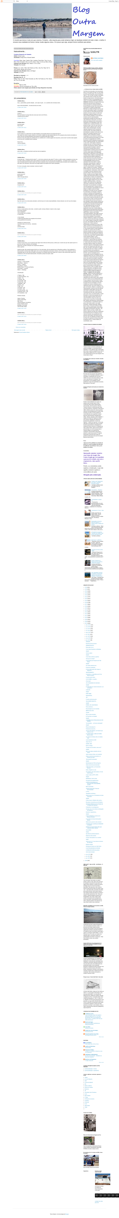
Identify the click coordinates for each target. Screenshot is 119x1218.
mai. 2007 (88, 638)
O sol (86, 1103)
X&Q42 (87, 651)
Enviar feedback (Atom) (24, 332)
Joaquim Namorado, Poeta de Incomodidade (92, 789)
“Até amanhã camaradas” (91, 759)
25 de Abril (88, 681)
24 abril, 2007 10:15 (21, 316)
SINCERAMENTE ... (90, 672)
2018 (86, 602)
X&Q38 (87, 685)
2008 (86, 621)
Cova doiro (87, 1026)
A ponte (87, 712)
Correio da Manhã (89, 1082)
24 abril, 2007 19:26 (21, 324)
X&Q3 (87, 839)
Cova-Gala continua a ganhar (92, 656)
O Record (87, 1102)
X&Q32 (87, 798)
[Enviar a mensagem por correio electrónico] (36, 91)
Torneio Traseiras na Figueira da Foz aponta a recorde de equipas (96, 561)
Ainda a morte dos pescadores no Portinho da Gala (93, 757)
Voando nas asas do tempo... (91, 1030)
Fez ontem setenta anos (91, 665)
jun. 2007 (88, 636)
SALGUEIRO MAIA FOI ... (91, 701)
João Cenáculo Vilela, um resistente (94, 754)
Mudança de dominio (89, 1028)
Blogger (67, 1214)
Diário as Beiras (88, 1085)
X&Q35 (87, 718)
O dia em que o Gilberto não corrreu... (94, 800)
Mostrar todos (101, 1036)
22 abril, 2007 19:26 (21, 153)
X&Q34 (87, 749)
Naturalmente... (89, 695)
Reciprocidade (88, 1047)
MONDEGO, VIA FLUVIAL (91, 778)
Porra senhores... (89, 706)
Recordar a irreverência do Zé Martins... (94, 802)
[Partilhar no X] (41, 92)
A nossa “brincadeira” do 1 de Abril (93, 837)
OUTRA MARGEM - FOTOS (91, 1068)
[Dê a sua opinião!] (40, 92)
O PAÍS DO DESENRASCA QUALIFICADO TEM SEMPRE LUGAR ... (93, 783)
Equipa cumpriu (89, 844)
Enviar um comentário (21, 327)
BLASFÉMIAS (88, 1042)
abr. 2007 (88, 640)
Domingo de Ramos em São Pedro (93, 846)
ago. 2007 (88, 632)
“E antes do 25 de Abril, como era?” (93, 747)
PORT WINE (88, 693)
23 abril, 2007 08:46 (21, 255)
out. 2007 (88, 628)
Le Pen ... (88, 791)
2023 (86, 593)
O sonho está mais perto (91, 699)
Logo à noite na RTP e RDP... (92, 774)
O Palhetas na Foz (89, 1013)
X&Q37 (87, 691)
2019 (86, 600)
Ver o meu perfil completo (96, 60)
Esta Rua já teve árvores (91, 643)
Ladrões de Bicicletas (90, 1046)
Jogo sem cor (89, 741)
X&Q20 (87, 725)
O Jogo (86, 1097)
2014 (86, 610)
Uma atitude (88, 830)
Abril (86, 1080)
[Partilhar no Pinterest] (44, 92)
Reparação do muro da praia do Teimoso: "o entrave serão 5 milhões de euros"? (97, 523)
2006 (86, 860)
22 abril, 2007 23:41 (21, 228)
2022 (86, 594)
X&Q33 (87, 761)
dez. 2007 (88, 625)
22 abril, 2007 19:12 (21, 118)
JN (85, 1090)
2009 (86, 619)
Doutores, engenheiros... (91, 812)
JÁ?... (87, 697)
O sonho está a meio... (91, 677)
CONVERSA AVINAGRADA (91, 1054)
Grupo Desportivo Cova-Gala (91, 1034)
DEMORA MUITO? (90, 645)
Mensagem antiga (76, 330)
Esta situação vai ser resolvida (92, 708)
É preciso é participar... (91, 667)
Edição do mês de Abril (91, 835)
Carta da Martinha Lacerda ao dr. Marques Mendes (93, 816)
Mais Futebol (87, 1095)
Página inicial (48, 330)
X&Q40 (87, 655)
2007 (86, 623)
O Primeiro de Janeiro (89, 1099)
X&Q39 (87, 663)
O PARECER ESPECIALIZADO (92, 850)
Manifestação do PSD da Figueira (93, 763)
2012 (86, 613)
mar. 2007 (88, 854)
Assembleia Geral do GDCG (90, 1035)
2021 (86, 596)
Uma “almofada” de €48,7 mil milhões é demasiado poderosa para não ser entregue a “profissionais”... (97, 574)
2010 (86, 617)
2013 (86, 611)
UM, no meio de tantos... (91, 714)
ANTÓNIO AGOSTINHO (98, 58)
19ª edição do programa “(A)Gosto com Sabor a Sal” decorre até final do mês (97, 533)
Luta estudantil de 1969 (91, 740)
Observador (87, 1105)
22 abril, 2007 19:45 (21, 178)
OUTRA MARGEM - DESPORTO (92, 1070)
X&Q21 (87, 831)
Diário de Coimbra (89, 1087)
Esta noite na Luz (90, 647)
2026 (86, 587)
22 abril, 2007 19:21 (21, 127)
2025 (86, 589)
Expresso (87, 1089)
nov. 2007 (88, 626)
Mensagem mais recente (19, 330)
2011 (86, 615)
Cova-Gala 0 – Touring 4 (96, 489)
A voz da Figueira (88, 1079)
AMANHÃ (88, 641)
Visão (86, 1107)
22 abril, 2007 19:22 (21, 145)
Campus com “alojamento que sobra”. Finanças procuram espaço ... (97, 482)
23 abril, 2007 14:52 (21, 308)
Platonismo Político (89, 1049)
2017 (86, 604)
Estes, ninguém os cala (91, 769)
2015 (86, 608)
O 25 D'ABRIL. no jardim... (91, 679)
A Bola (86, 1077)
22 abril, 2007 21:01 (21, 186)
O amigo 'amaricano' (89, 1060)
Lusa (86, 1094)
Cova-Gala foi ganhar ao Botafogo (93, 649)
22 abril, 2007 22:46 (21, 194)
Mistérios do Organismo (90, 1059)
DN (85, 1084)
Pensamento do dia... (89, 1031)
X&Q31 (87, 814)
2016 (86, 606)
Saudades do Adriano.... (91, 793)
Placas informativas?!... (91, 727)
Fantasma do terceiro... (91, 728)
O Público (87, 1100)
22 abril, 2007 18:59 (21, 107)
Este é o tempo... (89, 745)
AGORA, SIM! (89, 743)
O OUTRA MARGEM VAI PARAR (93, 848)
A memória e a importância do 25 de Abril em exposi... (94, 675)
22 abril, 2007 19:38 (21, 167)
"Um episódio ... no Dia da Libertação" (94, 723)
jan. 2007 (88, 858)
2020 (86, 598)
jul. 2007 (88, 634)
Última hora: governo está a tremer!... (94, 822)
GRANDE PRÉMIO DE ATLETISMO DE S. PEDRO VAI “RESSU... (94, 805)
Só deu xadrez (89, 653)
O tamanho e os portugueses (92, 807)
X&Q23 (87, 776)
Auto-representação (90, 852)
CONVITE (88, 689)
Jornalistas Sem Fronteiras (90, 1092)
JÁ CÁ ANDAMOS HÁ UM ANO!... (93, 683)
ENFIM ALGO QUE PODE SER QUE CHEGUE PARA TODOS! (94, 827)
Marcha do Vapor (89, 1022)
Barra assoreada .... (90, 786)
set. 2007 (88, 630)
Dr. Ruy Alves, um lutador (91, 716)
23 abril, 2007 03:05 (21, 236)
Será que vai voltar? (90, 658)
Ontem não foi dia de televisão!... (93, 765)
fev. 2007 (88, 856)
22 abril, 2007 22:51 (21, 202)
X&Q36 (87, 703)
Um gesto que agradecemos (92, 780)
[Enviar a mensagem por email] (38, 92)
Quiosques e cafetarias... (96, 540)
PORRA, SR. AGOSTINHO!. (92, 705)
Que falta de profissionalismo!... (93, 833)
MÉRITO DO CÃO (90, 710)
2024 (86, 591)
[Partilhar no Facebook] (43, 92)
